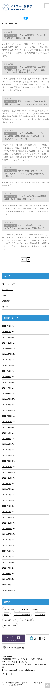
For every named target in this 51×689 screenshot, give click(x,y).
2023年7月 (6, 433)
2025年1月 (6, 337)
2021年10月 (7, 534)
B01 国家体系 (26, 620)
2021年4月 (6, 568)
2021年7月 (6, 551)
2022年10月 (7, 478)
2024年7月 (6, 371)
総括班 (6, 615)
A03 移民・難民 (10, 620)
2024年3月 (6, 394)
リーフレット (7, 674)
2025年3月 (6, 326)
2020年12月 (7, 590)
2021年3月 (6, 574)
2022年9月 (6, 484)
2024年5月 (6, 382)
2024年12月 (7, 343)
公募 (4, 295)
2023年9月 (6, 427)
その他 (5, 306)
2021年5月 (6, 562)
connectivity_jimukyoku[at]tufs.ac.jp (21, 670)
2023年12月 (7, 410)
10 (16, 23)
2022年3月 (6, 506)
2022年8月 (6, 489)
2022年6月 (6, 495)
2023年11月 (7, 416)
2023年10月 (7, 422)
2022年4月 (6, 500)
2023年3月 (6, 450)
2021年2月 (6, 579)
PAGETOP (47, 685)
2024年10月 (7, 354)
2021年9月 (6, 540)
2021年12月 (7, 523)
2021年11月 (7, 529)
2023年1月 (6, 461)
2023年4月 (6, 444)
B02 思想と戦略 (10, 626)
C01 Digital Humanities (29, 609)
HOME (4, 23)
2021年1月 (6, 585)
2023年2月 (6, 455)
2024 (11, 23)
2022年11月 (7, 472)
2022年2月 (6, 512)
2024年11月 (7, 349)
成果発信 (6, 301)
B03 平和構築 (9, 609)
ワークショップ (8, 284)
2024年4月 (6, 388)
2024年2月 (6, 399)
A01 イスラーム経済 (22, 615)
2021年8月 (6, 545)
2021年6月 (6, 557)
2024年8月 (6, 365)
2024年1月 (6, 405)
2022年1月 (6, 517)
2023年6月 (6, 439)
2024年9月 (6, 360)
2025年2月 (6, 332)
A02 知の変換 (40, 615)
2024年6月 (6, 377)
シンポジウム (7, 290)
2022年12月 (7, 467)
